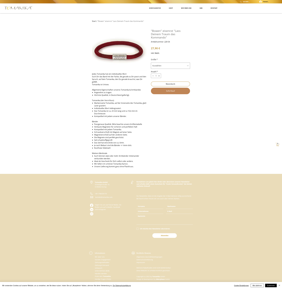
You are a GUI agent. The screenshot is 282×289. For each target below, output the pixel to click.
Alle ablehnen (257, 285)
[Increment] (159, 76)
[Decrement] (152, 76)
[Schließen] (279, 285)
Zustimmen (271, 285)
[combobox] (170, 66)
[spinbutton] (156, 76)
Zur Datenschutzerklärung (122, 285)
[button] (278, 144)
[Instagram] (91, 214)
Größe (154, 59)
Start (94, 21)
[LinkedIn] (91, 209)
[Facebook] (91, 205)
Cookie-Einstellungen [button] (241, 285)
